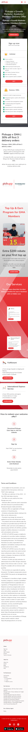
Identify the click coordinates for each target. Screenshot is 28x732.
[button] (13, 34)
